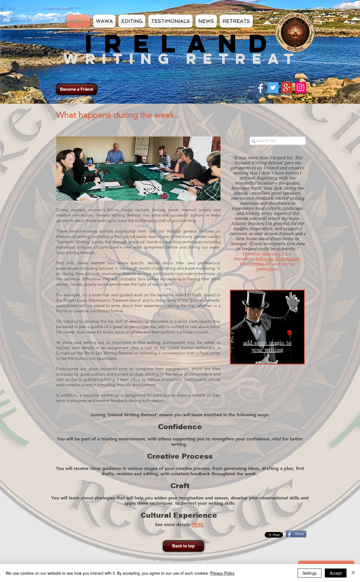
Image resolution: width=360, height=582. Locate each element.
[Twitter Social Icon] (272, 87)
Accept (336, 573)
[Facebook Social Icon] (259, 87)
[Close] (353, 573)
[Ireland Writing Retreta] (300, 87)
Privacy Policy (222, 573)
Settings (309, 573)
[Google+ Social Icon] (286, 87)
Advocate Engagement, (278, 259)
